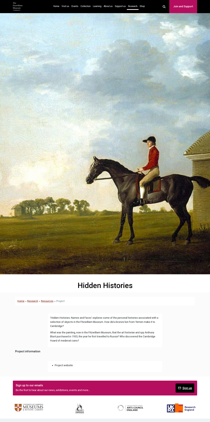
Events (74, 6)
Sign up (187, 388)
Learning (97, 6)
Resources (47, 301)
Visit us (65, 6)
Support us (120, 6)
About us (108, 6)
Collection (86, 6)
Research (132, 6)
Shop (142, 6)
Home (56, 6)
